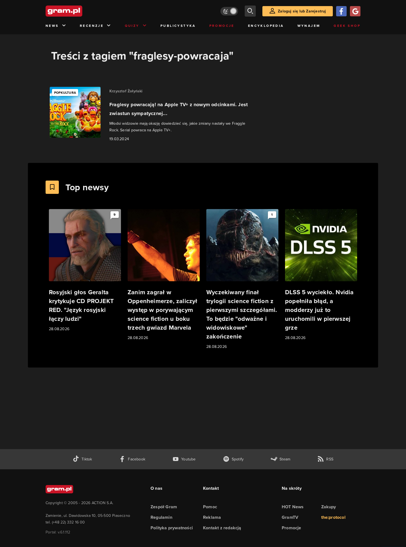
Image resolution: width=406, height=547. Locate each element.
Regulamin (161, 517)
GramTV (290, 517)
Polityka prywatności (172, 528)
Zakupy (328, 507)
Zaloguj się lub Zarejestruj (302, 11)
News (52, 25)
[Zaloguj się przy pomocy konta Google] (355, 11)
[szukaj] (250, 11)
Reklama (212, 517)
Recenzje (92, 25)
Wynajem (308, 25)
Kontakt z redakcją (222, 528)
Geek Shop (347, 25)
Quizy (132, 25)
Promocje (221, 25)
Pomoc (210, 507)
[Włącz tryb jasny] (229, 11)
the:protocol (333, 517)
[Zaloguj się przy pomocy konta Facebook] (341, 11)
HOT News (293, 507)
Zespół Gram (164, 507)
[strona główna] (78, 11)
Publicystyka (178, 25)
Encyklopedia (266, 25)
